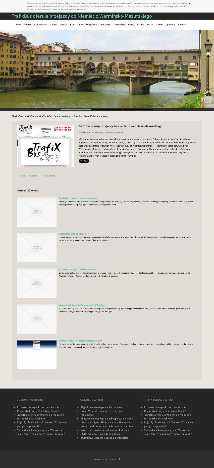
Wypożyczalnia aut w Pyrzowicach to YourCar (82, 305)
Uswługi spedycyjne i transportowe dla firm (80, 340)
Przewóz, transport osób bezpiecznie (77, 269)
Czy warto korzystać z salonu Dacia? (38, 411)
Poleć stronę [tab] (49, 175)
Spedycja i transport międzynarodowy (78, 198)
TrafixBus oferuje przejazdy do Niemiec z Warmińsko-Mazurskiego (76, 116)
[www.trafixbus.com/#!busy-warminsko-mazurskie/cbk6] (45, 145)
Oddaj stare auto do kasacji (72, 233)
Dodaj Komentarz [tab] (28, 175)
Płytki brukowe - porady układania (100, 434)
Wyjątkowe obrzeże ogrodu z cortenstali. (104, 438)
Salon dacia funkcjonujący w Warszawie (40, 430)
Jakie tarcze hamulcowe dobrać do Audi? (41, 434)
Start (14, 116)
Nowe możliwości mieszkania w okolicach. (105, 430)
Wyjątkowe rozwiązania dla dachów (101, 407)
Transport (24, 116)
